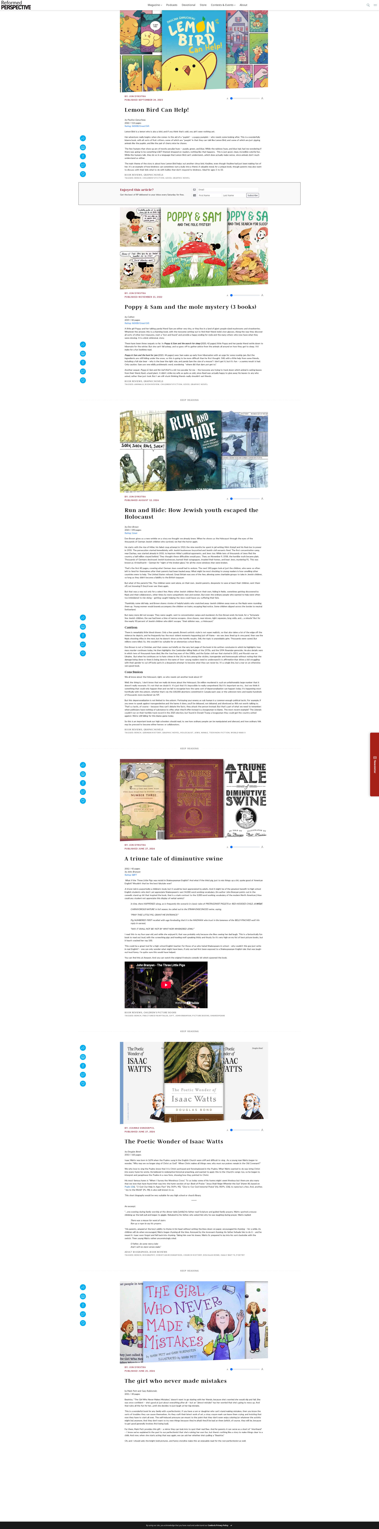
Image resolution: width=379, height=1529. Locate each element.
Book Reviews (133, 175)
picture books (200, 1015)
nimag (204, 732)
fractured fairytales (155, 1015)
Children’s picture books (160, 1012)
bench (138, 178)
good (168, 178)
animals (139, 384)
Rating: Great (131, 533)
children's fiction (153, 178)
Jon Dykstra (137, 96)
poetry (240, 1255)
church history (192, 1255)
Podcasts (171, 5)
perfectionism (159, 1449)
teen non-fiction (219, 732)
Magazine (154, 5)
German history (152, 732)
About (243, 5)
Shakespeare (217, 1015)
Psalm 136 (129, 1186)
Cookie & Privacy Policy (218, 1525)
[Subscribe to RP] (83, 174)
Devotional (189, 5)
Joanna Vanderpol (141, 1128)
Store (203, 5)
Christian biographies (169, 1255)
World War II (238, 732)
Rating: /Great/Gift (137, 126)
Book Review (152, 384)
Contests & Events (222, 5)
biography (149, 1255)
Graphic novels (153, 175)
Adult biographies (136, 1252)
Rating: (131, 875)
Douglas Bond (211, 1255)
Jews (197, 732)
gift (171, 1015)
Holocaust (186, 732)
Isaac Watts (228, 1255)
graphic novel (181, 178)
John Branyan (183, 1015)
